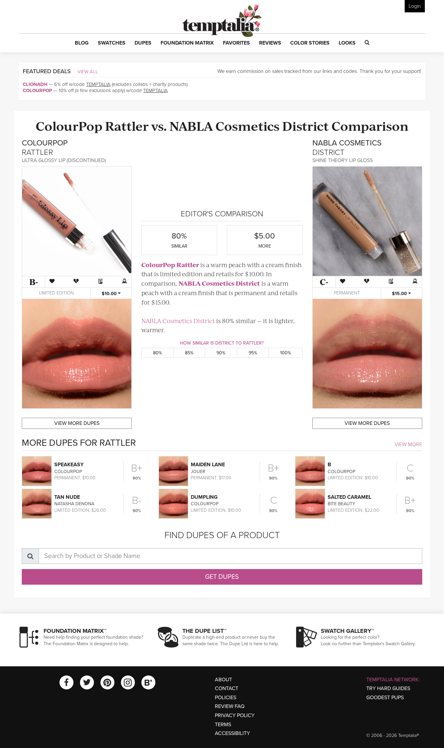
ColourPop (37, 90)
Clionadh (35, 84)
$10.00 (110, 293)
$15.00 (400, 293)
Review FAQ (229, 706)
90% (220, 353)
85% (189, 353)
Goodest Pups (385, 697)
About (223, 679)
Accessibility (232, 733)
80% (157, 353)
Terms (223, 724)
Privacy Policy (235, 715)
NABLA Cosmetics (224, 125)
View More (408, 444)
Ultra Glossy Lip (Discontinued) (64, 160)
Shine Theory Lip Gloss (342, 160)
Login (415, 6)
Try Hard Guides (388, 688)
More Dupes (76, 423)
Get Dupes (222, 577)
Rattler (127, 125)
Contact (226, 688)
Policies (225, 697)
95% (253, 353)
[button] (82, 43)
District (305, 125)
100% (285, 353)
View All (87, 72)
